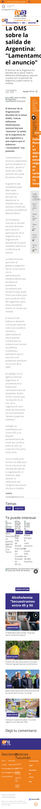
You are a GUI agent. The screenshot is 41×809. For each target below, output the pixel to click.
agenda (9, 685)
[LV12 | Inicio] (39, 753)
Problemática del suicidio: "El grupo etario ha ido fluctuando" (20, 634)
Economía (5, 776)
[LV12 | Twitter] (36, 742)
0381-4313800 (6, 805)
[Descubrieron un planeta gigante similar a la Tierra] (8, 533)
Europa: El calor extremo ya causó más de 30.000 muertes (28, 550)
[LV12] (6, 745)
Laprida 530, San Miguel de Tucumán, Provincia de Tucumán (13, 802)
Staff (30, 765)
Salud (11, 776)
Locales (4, 765)
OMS (9, 508)
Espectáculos (13, 769)
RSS (30, 782)
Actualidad (6, 769)
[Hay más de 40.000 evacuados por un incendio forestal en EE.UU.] (18, 535)
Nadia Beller (17, 786)
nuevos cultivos (12, 656)
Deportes (12, 765)
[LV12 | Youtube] (36, 746)
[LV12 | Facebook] (32, 742)
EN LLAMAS (19, 532)
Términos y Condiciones (8, 795)
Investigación (11, 531)
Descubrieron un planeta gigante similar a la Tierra (12, 544)
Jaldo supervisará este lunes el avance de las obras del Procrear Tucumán (22, 691)
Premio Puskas (17, 773)
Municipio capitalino (22, 589)
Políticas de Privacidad (9, 797)
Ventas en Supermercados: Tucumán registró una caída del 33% (20, 721)
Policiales (12, 761)
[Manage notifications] (36, 804)
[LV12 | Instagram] (32, 746)
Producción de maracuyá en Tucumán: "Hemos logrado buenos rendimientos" (21, 663)
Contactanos (33, 761)
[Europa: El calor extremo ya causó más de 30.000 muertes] (27, 535)
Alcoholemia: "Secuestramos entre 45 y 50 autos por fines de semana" (22, 605)
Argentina (19, 508)
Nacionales (6, 772)
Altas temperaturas (32, 532)
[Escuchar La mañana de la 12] (38, 21)
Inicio (4, 761)
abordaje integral (13, 627)
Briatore (18, 764)
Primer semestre (12, 714)
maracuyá (19, 768)
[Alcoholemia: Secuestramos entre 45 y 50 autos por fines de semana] (22, 580)
